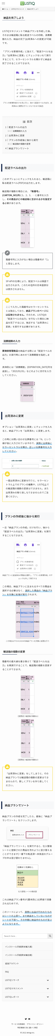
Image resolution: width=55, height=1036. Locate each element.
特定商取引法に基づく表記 (27, 1027)
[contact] (29, 1019)
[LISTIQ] (27, 3)
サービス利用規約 (18, 1024)
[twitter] (26, 1019)
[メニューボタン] (3, 3)
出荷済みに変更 (17, 135)
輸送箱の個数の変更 (21, 143)
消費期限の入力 (20, 131)
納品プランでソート (19, 148)
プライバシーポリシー (35, 1024)
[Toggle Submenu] (48, 980)
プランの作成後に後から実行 (23, 140)
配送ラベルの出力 (18, 127)
